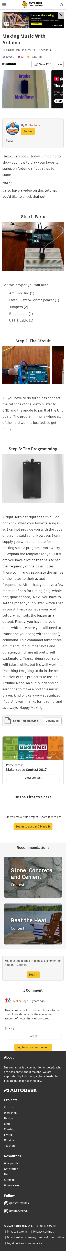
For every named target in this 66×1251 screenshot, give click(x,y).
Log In (33, 975)
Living (8, 1135)
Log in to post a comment (33, 1047)
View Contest (33, 778)
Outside (9, 1140)
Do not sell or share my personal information (35, 1237)
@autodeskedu (19, 1211)
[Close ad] (61, 15)
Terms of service (46, 1226)
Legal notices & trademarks (24, 1243)
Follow (28, 131)
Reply (33, 1036)
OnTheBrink (13, 50)
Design (8, 1118)
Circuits (30, 50)
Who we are (11, 1185)
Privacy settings (43, 1232)
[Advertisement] (33, 20)
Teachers (9, 1146)
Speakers (45, 50)
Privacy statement (18, 1232)
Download (52, 721)
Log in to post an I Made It (33, 827)
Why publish (12, 1163)
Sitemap (9, 1180)
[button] (4, 4)
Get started (11, 1169)
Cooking (9, 1129)
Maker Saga (20, 1001)
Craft (7, 1124)
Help (7, 1174)
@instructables (19, 1203)
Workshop (10, 1113)
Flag (11, 1028)
